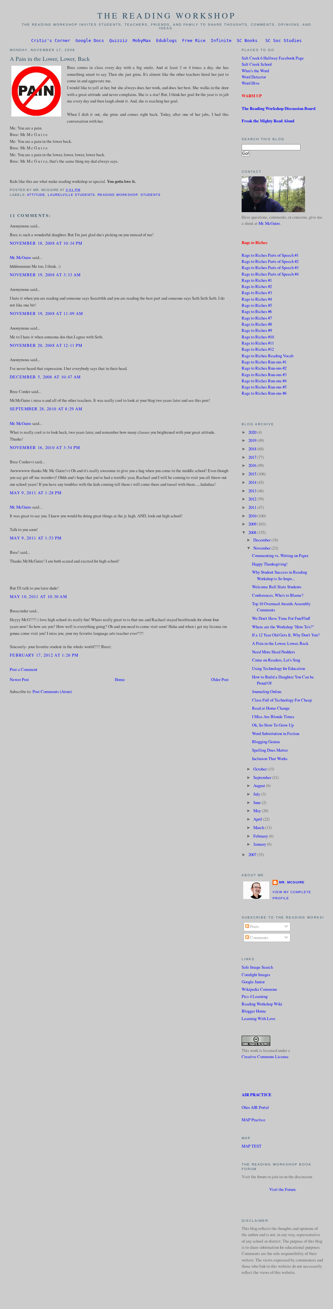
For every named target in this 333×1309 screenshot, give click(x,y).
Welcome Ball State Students (276, 587)
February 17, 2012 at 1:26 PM (44, 655)
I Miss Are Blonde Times (273, 716)
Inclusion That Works (269, 758)
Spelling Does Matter (270, 750)
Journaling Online (267, 691)
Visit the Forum (282, 1189)
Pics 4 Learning (255, 996)
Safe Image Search (257, 967)
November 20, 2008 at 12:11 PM (46, 345)
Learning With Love (258, 1018)
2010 (252, 516)
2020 (252, 432)
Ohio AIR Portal (255, 1107)
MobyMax (142, 40)
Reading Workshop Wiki (262, 1004)
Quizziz (118, 40)
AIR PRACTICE (257, 1095)
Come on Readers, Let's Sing (276, 660)
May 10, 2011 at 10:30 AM (38, 596)
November (262, 548)
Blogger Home (254, 1011)
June (257, 802)
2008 (252, 532)
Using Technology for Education (278, 668)
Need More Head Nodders (273, 652)
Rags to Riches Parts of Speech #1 (270, 255)
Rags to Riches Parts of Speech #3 (270, 267)
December (262, 540)
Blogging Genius (266, 741)
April (258, 819)
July (257, 794)
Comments (258, 937)
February (261, 836)
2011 (252, 507)
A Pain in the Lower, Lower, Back (50, 58)
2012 (252, 499)
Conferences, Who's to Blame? (277, 595)
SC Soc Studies (283, 40)
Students (150, 195)
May (257, 810)
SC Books (247, 40)
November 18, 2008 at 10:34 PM (46, 243)
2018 (252, 449)
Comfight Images (256, 974)
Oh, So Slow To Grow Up (273, 725)
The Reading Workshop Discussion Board (278, 108)
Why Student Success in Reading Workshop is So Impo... (279, 575)
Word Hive (251, 83)
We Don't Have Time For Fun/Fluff (281, 618)
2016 (252, 465)
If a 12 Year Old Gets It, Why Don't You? (286, 635)
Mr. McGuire (20, 257)
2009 (252, 524)
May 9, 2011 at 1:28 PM (35, 493)
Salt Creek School (257, 64)
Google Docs (89, 40)
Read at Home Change (271, 708)
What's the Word (255, 71)
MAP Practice (253, 1120)
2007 (252, 854)
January (260, 844)
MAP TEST (251, 1146)
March (259, 827)
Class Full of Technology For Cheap (282, 700)
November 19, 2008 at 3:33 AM (45, 275)
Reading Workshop (118, 195)
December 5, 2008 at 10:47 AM (45, 377)
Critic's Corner (50, 40)
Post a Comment (23, 669)
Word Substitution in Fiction (275, 733)
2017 (252, 457)
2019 (252, 440)
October (260, 769)
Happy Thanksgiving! (269, 564)
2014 (252, 482)
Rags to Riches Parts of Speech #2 (270, 261)
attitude (36, 195)
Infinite (221, 40)
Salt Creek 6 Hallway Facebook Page (273, 58)
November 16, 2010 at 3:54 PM (45, 447)
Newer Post (19, 679)
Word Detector (254, 77)
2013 (252, 491)
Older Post (220, 679)
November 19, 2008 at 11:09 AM (46, 313)
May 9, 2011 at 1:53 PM (35, 538)
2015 (252, 474)
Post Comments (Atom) (52, 691)
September (262, 777)
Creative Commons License (265, 1056)
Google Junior (253, 982)
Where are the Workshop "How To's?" (283, 627)
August (259, 785)
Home (120, 679)
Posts (254, 926)
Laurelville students (71, 195)
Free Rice (194, 40)
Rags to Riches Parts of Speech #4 (270, 274)
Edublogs (166, 40)
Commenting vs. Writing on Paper (280, 555)
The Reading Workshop (166, 15)
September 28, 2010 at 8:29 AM (46, 409)
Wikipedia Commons (259, 989)
